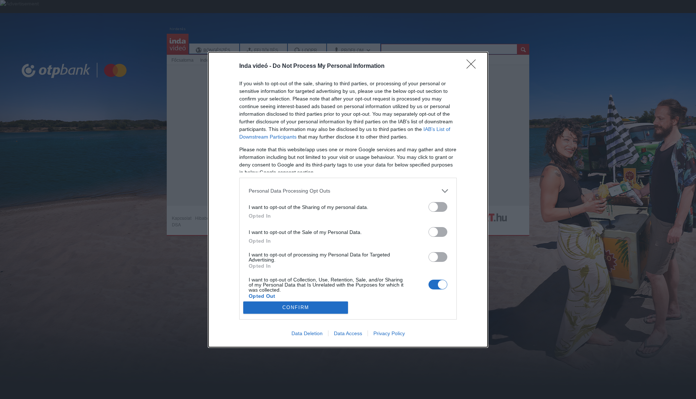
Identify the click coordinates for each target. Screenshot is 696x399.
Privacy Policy (389, 333)
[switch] (437, 207)
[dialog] (348, 199)
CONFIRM (295, 307)
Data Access (348, 333)
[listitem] (348, 191)
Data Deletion (307, 333)
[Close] (473, 66)
